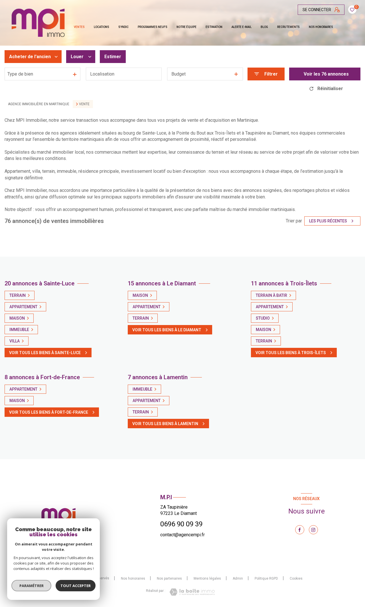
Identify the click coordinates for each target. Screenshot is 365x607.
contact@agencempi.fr (182, 534)
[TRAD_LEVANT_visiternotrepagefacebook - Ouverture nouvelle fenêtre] (299, 529)
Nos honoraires (321, 27)
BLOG (264, 27)
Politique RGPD (266, 578)
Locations (101, 27)
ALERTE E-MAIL (242, 27)
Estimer (112, 56)
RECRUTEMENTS (288, 27)
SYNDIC (123, 27)
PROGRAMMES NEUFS (152, 27)
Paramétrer (31, 585)
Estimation (214, 27)
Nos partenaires (169, 578)
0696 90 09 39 (181, 524)
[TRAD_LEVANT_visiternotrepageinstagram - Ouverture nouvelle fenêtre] (313, 529)
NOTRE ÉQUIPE (186, 27)
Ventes (79, 27)
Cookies (296, 578)
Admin (238, 578)
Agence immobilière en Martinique (38, 104)
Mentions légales (207, 578)
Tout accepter (75, 585)
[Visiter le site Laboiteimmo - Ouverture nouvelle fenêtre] (192, 592)
